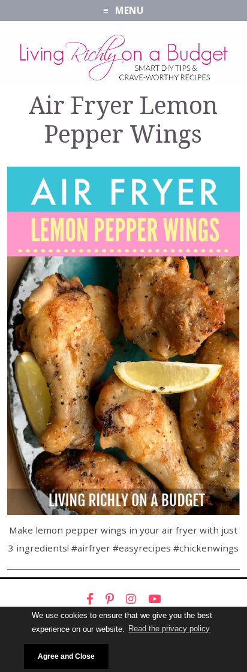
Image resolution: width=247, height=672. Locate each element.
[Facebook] (90, 599)
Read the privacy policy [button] (169, 628)
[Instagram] (131, 599)
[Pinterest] (110, 599)
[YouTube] (154, 599)
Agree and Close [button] (66, 656)
